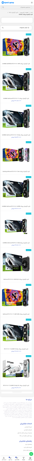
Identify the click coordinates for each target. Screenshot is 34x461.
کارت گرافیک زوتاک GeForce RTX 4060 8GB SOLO (16, 279)
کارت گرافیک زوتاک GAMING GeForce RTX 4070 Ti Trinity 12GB (16, 99)
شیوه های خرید (28, 447)
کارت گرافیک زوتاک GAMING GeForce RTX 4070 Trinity (16, 135)
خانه (32, 13)
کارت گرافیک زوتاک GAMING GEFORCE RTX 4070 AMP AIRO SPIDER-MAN (16, 64)
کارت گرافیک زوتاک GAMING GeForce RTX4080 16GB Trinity (16, 244)
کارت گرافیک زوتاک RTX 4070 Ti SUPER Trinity (16, 349)
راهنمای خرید (28, 444)
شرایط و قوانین (28, 430)
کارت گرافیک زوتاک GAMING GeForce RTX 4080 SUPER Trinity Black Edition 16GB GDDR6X (16, 207)
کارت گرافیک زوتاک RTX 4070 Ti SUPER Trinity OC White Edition (16, 386)
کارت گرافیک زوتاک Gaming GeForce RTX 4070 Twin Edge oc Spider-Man (16, 172)
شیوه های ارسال (27, 450)
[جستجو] (3, 7)
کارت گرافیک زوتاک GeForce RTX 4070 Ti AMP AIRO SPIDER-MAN (16, 315)
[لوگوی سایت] (7, 3)
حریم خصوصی (28, 427)
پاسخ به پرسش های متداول (24, 433)
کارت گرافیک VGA (13, 13)
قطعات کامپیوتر (24, 13)
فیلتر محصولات (23, 27)
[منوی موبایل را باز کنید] (32, 2)
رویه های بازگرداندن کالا (26, 436)
